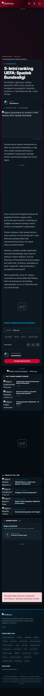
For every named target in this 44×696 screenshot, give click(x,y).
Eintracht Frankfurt (15, 657)
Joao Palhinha (33, 649)
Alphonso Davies (7, 661)
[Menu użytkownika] (34, 3)
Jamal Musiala (7, 649)
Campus (36, 653)
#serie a (23, 336)
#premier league (33, 336)
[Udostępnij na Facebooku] (28, 345)
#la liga (17, 336)
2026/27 (5, 641)
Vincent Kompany (8, 645)
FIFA (25, 649)
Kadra (17, 645)
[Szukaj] (29, 3)
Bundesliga (28, 637)
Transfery (19, 637)
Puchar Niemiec (26, 653)
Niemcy (5, 657)
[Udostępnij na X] (33, 345)
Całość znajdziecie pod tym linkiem (19, 323)
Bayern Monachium (8, 637)
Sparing (27, 661)
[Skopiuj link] (38, 345)
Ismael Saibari (17, 649)
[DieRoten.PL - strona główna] (11, 3)
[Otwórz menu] (39, 3)
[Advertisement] (22, 32)
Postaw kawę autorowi (22, 361)
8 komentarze (24, 108)
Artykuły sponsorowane (9, 669)
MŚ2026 (17, 653)
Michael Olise (23, 641)
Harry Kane (13, 641)
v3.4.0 (4, 627)
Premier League (7, 653)
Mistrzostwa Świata (35, 641)
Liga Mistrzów (27, 657)
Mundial (36, 637)
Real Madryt (18, 661)
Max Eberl (25, 645)
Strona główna (7, 56)
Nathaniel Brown (35, 645)
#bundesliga (8, 336)
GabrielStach (16, 356)
